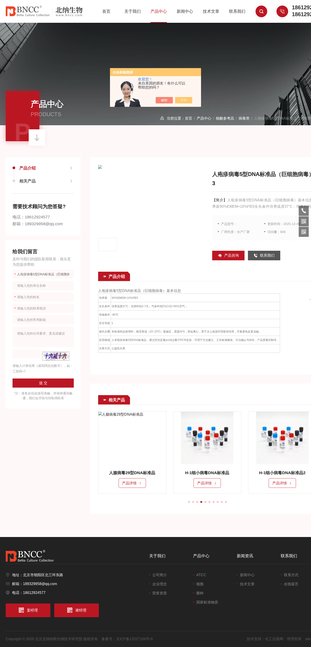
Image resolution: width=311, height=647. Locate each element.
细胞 (200, 584)
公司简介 (159, 575)
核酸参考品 (225, 118)
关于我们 (132, 11)
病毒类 (244, 118)
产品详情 (129, 483)
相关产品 (27, 181)
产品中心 (158, 11)
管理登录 (294, 639)
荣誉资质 (159, 593)
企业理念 (159, 584)
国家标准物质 (207, 602)
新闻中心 (185, 11)
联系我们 (237, 11)
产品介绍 (27, 168)
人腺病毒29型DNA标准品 (132, 473)
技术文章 (211, 11)
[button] (189, 502)
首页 (106, 11)
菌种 (200, 593)
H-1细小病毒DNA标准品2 (282, 473)
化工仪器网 (274, 639)
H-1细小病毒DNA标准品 (207, 473)
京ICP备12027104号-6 (134, 639)
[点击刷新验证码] (55, 356)
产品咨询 (231, 255)
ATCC (201, 575)
